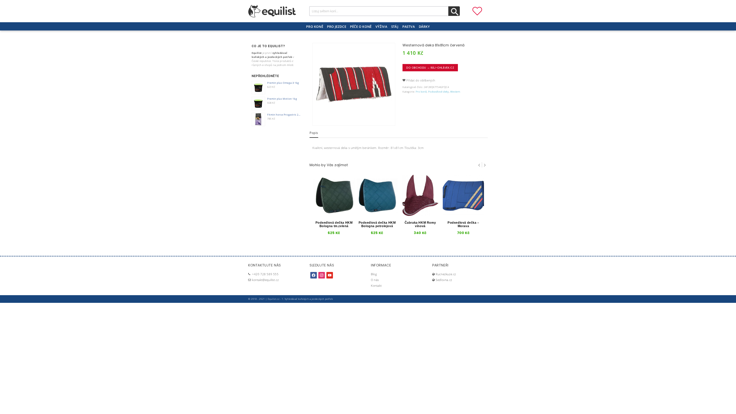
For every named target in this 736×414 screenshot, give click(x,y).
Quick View (327, 215)
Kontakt (376, 286)
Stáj (394, 26)
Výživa (381, 26)
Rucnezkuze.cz (446, 274)
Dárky (424, 26)
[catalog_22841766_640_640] (354, 84)
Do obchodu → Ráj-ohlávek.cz (430, 68)
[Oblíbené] (477, 11)
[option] (353, 84)
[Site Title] (272, 11)
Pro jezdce (336, 26)
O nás (375, 280)
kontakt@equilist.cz (265, 280)
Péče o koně (361, 26)
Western (455, 91)
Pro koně (314, 26)
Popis (314, 133)
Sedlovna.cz (444, 280)
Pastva (408, 26)
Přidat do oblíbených (420, 80)
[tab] (314, 133)
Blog (374, 274)
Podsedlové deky (438, 91)
